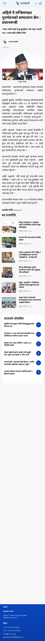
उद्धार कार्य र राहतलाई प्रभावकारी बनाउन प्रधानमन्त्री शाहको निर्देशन (30, 300)
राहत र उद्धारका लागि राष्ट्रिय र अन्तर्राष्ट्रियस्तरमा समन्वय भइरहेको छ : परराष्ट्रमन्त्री (30, 255)
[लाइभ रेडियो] (40, 3)
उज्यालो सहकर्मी (13, 42)
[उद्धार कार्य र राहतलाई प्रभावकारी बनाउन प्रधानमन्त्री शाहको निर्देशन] (9, 302)
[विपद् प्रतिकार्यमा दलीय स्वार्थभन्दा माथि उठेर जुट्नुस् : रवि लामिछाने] (9, 272)
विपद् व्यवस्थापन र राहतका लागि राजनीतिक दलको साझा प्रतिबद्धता (30, 225)
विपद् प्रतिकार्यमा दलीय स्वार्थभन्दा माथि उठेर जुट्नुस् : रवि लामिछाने (30, 270)
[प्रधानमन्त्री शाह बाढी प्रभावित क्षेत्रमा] (9, 242)
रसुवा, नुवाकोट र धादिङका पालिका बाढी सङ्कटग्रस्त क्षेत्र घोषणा (29, 285)
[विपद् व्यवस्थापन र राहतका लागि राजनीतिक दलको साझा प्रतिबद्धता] (9, 227)
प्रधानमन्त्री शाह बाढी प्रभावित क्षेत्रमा (30, 238)
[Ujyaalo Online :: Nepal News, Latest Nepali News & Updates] (22, 3)
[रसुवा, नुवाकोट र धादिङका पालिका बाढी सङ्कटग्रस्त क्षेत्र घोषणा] (9, 287)
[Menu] (5, 3)
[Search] (36, 3)
